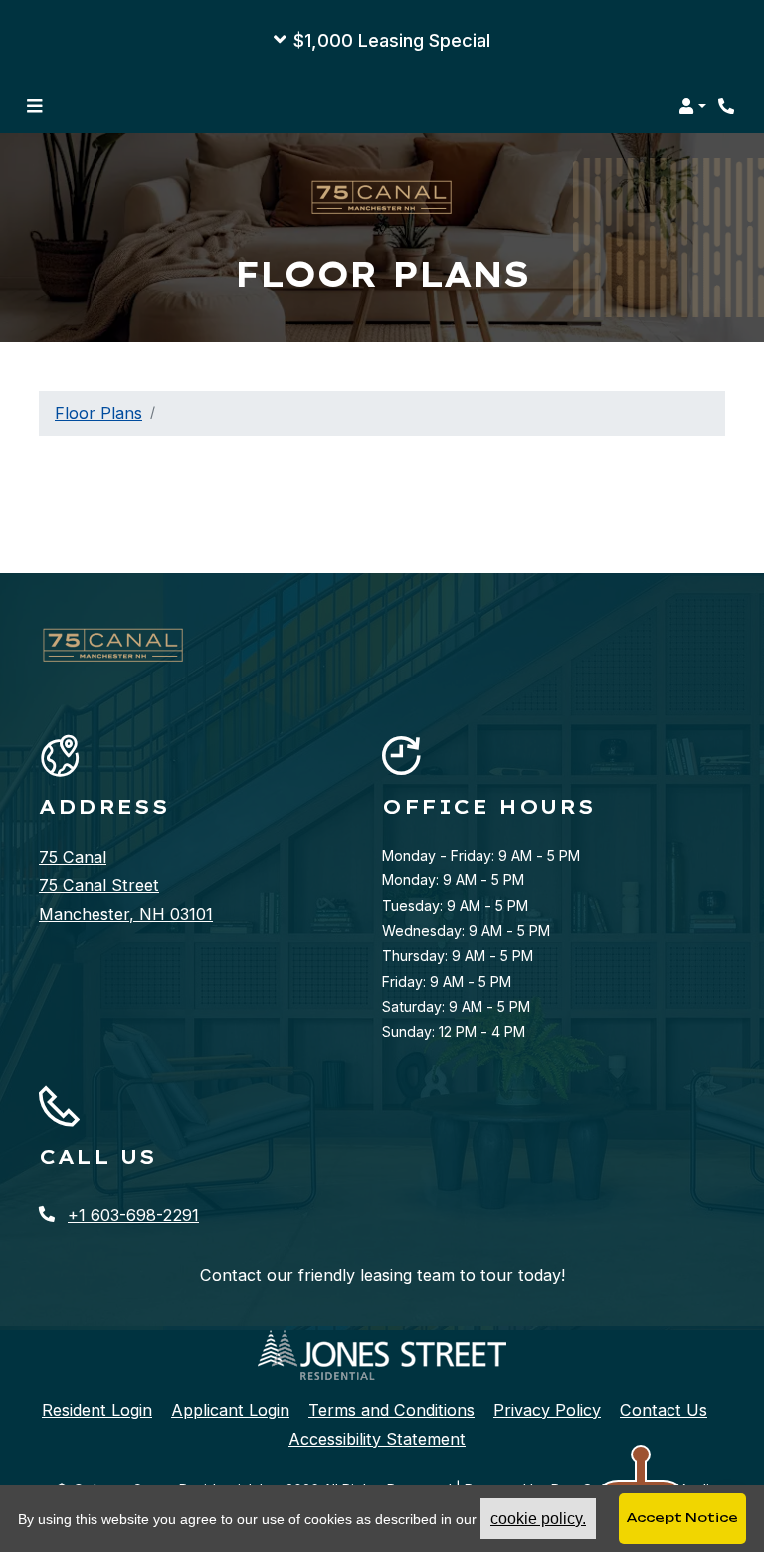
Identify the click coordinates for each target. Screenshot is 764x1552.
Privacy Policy (547, 1409)
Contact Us (663, 1410)
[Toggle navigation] (34, 106)
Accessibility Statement (377, 1438)
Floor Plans (98, 413)
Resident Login (97, 1409)
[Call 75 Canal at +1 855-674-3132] (728, 106)
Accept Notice (682, 1517)
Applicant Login (230, 1409)
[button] (382, 40)
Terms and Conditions (391, 1409)
